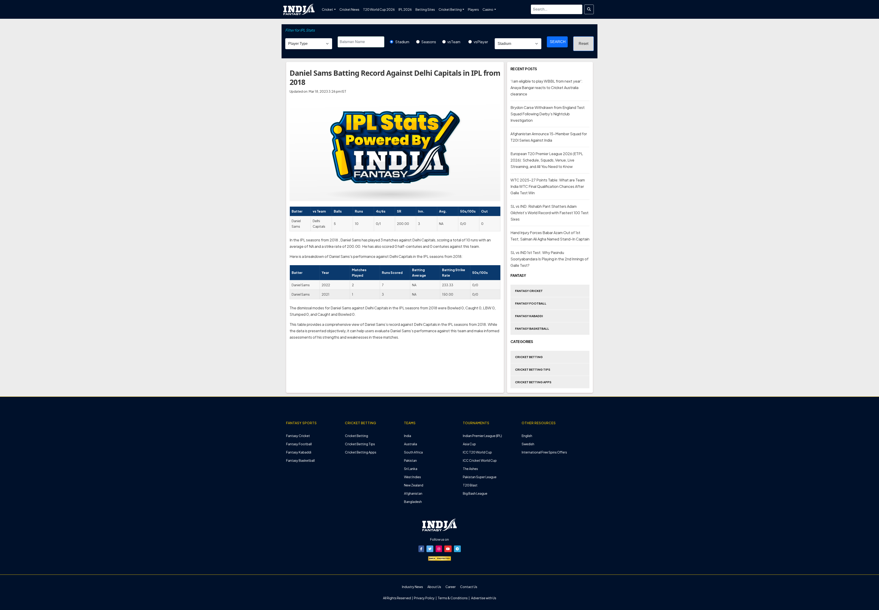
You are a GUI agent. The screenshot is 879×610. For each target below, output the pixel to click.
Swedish (528, 444)
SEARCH (558, 42)
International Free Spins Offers (544, 452)
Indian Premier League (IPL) (482, 436)
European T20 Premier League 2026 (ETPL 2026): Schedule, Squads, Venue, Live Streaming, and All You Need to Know (546, 160)
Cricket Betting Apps (533, 382)
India (407, 436)
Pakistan (410, 460)
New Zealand (413, 485)
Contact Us (468, 587)
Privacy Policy (424, 598)
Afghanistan (413, 493)
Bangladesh (413, 501)
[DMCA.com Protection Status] (439, 558)
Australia (410, 444)
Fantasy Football (530, 303)
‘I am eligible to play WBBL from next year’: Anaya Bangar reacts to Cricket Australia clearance (546, 87)
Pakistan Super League (479, 477)
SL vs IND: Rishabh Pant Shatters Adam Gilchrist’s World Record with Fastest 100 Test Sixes (549, 212)
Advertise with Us (483, 598)
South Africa (413, 452)
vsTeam (453, 41)
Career (450, 587)
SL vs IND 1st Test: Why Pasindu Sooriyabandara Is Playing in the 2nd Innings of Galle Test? (549, 259)
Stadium (402, 41)
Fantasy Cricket (529, 291)
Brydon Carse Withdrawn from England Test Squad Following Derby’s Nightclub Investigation (547, 114)
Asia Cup (469, 444)
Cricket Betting (529, 357)
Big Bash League (475, 493)
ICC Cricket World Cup (480, 460)
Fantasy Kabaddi (529, 316)
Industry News (412, 587)
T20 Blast (470, 485)
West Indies (412, 477)
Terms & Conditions (452, 598)
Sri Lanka (410, 469)
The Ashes (470, 469)
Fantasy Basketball (532, 328)
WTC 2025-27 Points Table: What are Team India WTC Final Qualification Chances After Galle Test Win (547, 186)
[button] (421, 548)
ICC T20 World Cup (477, 452)
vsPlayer (481, 41)
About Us (434, 587)
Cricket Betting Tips (532, 369)
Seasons (428, 41)
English (527, 436)
